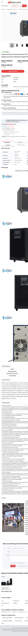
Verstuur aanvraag (12, 71)
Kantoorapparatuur (5, 603)
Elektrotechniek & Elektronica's (12, 9)
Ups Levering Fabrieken (7, 617)
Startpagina (3, 9)
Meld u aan (4, 136)
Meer (2, 623)
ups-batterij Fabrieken (18, 617)
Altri (2, 605)
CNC (2, 600)
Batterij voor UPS (18, 620)
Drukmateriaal (16, 600)
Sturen (12, 566)
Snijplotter (15, 603)
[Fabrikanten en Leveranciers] (14, 2)
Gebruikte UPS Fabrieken (7, 620)
